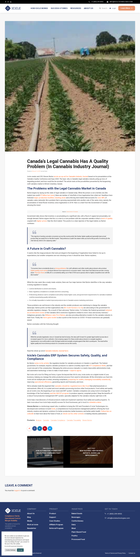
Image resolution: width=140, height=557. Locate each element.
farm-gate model (49, 318)
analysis (39, 420)
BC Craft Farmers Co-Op (73, 308)
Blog (29, 517)
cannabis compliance (58, 420)
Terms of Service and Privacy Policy (115, 553)
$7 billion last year (47, 195)
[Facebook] (34, 428)
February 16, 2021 (36, 171)
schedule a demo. (95, 402)
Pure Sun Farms (40, 272)
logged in (17, 490)
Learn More (125, 8)
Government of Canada (72, 211)
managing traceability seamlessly (97, 379)
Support (52, 517)
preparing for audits (76, 379)
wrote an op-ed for (71, 176)
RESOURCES (75, 8)
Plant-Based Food (79, 532)
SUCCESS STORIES (59, 8)
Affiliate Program (56, 525)
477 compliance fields (97, 366)
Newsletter (31, 528)
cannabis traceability (74, 420)
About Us (31, 513)
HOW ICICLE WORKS (39, 8)
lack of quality (107, 218)
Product (52, 513)
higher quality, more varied (39, 270)
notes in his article (42, 363)
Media (29, 521)
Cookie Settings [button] (10, 550)
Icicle (53, 409)
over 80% (101, 198)
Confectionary (77, 521)
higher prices (42, 221)
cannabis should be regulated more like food (72, 386)
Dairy (74, 525)
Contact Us (132, 553)
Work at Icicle (32, 525)
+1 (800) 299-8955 (97, 2)
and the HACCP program (59, 393)
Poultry (74, 536)
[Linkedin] (39, 428)
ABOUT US (88, 8)
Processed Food (78, 539)
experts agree (75, 371)
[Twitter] (50, 428)
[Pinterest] (45, 428)
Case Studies (54, 521)
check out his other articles (73, 414)
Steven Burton (87, 420)
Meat (74, 528)
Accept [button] (20, 550)
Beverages (76, 517)
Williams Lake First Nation (55, 315)
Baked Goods (77, 513)
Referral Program (56, 528)
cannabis (46, 420)
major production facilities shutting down (50, 198)
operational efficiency (43, 382)
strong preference (60, 268)
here (56, 351)
